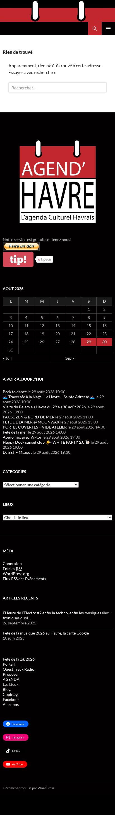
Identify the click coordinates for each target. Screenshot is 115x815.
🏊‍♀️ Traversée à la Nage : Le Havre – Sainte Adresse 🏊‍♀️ (49, 396)
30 (104, 341)
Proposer (11, 674)
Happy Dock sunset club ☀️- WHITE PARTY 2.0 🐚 (46, 442)
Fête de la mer (15, 432)
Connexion (12, 563)
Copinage (11, 694)
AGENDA (11, 679)
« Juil (7, 358)
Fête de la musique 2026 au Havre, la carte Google (46, 633)
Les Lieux (10, 684)
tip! (18, 259)
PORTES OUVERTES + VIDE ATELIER (35, 427)
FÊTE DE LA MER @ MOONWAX (31, 422)
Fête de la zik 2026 (19, 659)
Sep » (69, 358)
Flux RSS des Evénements (24, 578)
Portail (9, 664)
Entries (12, 568)
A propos (11, 704)
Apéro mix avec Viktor (22, 437)
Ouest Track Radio (18, 669)
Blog (7, 689)
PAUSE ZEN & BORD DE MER (28, 417)
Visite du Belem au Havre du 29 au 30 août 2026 (44, 406)
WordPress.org (16, 573)
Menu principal (108, 28)
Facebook (11, 699)
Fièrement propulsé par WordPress (28, 788)
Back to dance (15, 391)
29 (89, 341)
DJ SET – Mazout (17, 452)
